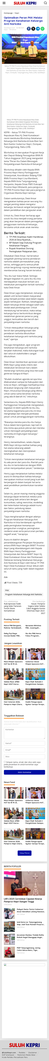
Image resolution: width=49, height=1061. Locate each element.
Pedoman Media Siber (26, 1055)
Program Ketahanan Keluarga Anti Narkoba (23, 594)
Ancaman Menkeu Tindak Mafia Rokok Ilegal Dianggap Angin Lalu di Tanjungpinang (30, 936)
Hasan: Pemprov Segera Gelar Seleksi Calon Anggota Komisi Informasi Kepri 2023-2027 (35, 607)
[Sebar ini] (29, 29)
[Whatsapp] (42, 29)
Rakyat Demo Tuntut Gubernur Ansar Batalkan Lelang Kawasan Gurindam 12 (31, 910)
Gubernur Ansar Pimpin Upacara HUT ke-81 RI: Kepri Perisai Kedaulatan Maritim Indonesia (34, 663)
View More (24, 853)
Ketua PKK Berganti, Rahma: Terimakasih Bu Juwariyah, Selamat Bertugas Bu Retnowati (13, 626)
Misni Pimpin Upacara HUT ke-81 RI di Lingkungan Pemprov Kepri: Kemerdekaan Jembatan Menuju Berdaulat (13, 663)
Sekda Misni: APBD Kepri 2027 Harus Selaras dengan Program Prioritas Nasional (12, 683)
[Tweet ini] (33, 29)
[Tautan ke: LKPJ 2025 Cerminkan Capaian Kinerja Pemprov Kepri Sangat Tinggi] (24, 883)
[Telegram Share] (38, 29)
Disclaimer (32, 1053)
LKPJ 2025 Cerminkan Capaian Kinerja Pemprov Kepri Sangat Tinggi (23, 900)
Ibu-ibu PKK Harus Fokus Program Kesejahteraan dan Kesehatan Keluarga (34, 634)
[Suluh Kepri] (25, 3)
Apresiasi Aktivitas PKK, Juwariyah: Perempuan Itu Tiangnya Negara (33, 626)
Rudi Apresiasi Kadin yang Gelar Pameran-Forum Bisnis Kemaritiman (13, 606)
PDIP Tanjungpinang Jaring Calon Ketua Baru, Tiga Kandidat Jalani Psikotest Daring (28, 949)
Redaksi (22, 1053)
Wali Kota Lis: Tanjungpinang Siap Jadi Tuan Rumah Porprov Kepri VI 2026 (30, 923)
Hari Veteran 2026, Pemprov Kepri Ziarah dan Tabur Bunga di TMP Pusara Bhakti (13, 703)
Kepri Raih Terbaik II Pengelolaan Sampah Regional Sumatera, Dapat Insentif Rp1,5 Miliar (34, 683)
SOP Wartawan (8, 1055)
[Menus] (4, 3)
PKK (7, 590)
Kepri (6, 30)
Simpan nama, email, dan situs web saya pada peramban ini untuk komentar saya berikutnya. (22, 764)
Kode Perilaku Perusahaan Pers (14, 1057)
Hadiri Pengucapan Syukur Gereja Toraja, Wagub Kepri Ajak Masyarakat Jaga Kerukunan (34, 703)
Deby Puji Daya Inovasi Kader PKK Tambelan (11, 634)
